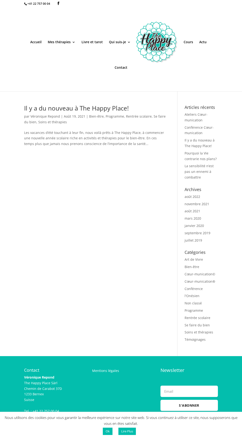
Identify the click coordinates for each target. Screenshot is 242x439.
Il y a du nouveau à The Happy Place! (76, 108)
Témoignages (195, 339)
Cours (188, 42)
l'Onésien (192, 296)
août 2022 (192, 196)
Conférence (194, 288)
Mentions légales (105, 370)
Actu (203, 42)
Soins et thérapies (52, 122)
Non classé (193, 303)
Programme (115, 116)
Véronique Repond (45, 116)
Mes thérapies (59, 42)
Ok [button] (108, 431)
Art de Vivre (194, 259)
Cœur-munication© (200, 274)
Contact (121, 68)
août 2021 (192, 211)
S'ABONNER (189, 405)
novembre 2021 (197, 204)
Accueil (36, 42)
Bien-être (96, 116)
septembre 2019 (197, 233)
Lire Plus (127, 431)
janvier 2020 (194, 225)
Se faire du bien (197, 325)
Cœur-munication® (200, 281)
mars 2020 (193, 218)
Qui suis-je (117, 42)
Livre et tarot (92, 42)
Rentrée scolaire (139, 116)
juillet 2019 (193, 240)
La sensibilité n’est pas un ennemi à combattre (199, 171)
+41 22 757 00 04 (38, 4)
